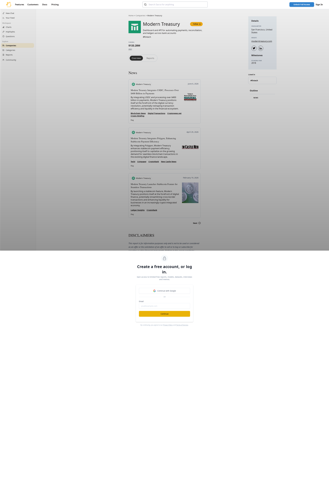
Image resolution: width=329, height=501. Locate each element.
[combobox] (175, 4)
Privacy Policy (168, 325)
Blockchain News (138, 113)
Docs (44, 4)
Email (141, 301)
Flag (132, 120)
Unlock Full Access (302, 4)
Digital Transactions (156, 113)
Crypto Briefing (137, 116)
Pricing (55, 4)
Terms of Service (182, 325)
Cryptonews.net (174, 113)
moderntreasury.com (261, 41)
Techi (133, 161)
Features (19, 4)
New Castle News (168, 161)
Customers (33, 4)
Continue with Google (166, 291)
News (255, 98)
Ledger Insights (138, 210)
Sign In (319, 4)
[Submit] (146, 4)
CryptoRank (153, 161)
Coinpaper (141, 161)
